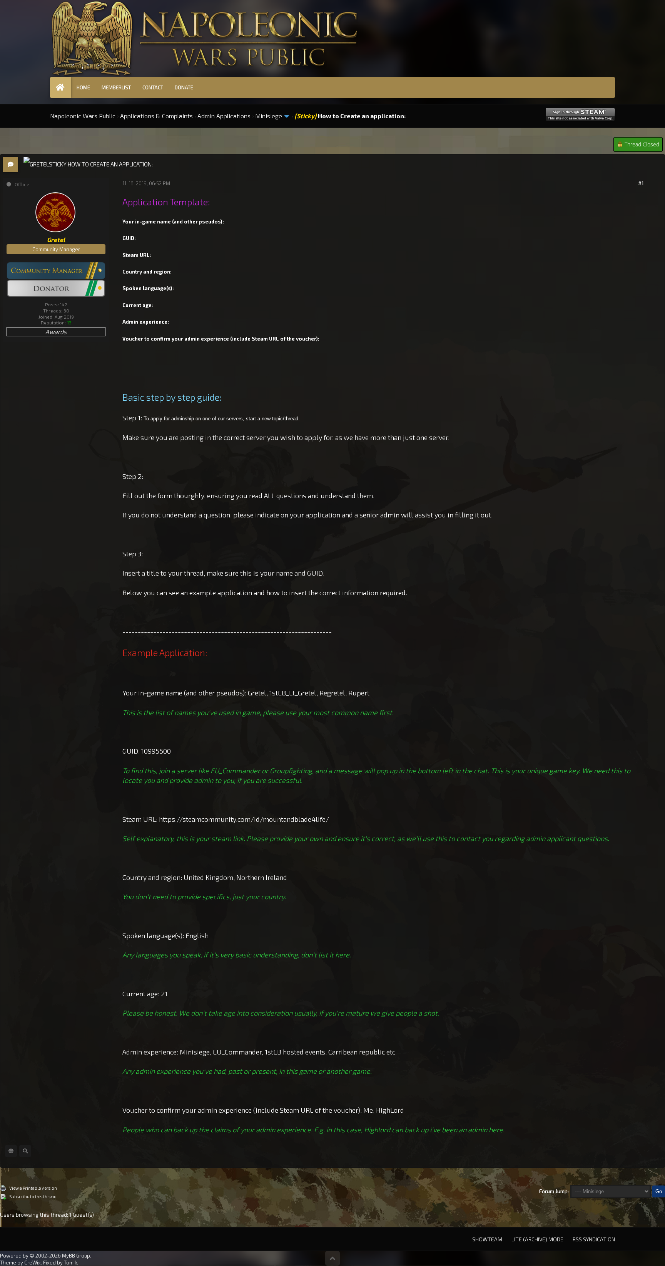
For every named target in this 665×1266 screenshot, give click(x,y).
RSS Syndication (594, 1239)
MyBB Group (76, 1256)
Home (83, 87)
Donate (184, 87)
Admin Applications (224, 115)
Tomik (70, 1262)
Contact (152, 87)
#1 (640, 183)
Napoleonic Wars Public (82, 115)
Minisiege (268, 115)
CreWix (32, 1262)
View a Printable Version (33, 1187)
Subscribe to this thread (33, 1196)
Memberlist (116, 87)
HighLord (390, 1110)
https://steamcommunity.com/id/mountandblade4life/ (244, 819)
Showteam (487, 1239)
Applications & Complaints (156, 115)
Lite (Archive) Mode (537, 1239)
